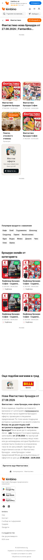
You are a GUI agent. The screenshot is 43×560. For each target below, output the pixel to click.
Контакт (5, 518)
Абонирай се (35, 20)
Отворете (35, 3)
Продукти (5, 527)
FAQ (3, 515)
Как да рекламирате (9, 536)
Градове (5, 524)
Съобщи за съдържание (11, 521)
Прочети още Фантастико (15, 465)
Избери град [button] (36, 14)
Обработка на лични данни (21, 557)
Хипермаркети (32, 411)
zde (10, 433)
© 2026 (21, 548)
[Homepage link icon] (10, 471)
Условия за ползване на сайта (21, 554)
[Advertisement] (21, 57)
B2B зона (5, 539)
